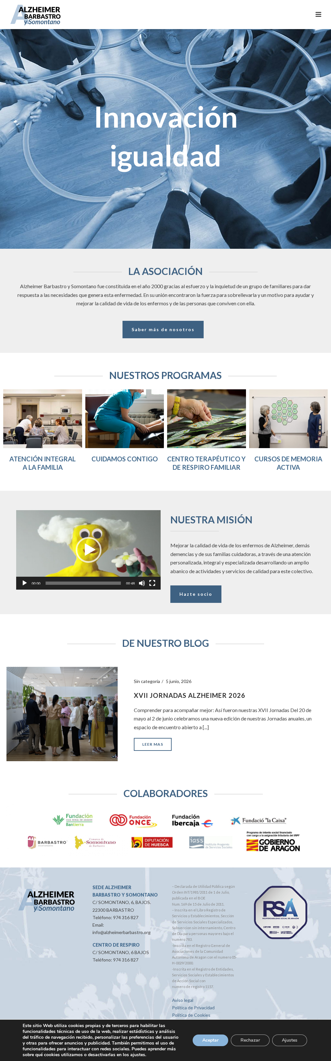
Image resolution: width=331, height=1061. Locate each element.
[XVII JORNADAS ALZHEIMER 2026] (62, 713)
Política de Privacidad (193, 1007)
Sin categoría (147, 681)
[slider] (83, 583)
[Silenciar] (142, 583)
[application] (88, 549)
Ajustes (289, 1040)
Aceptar (210, 1040)
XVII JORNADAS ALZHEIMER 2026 (189, 695)
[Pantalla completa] (152, 583)
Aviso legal (182, 1000)
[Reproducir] (24, 583)
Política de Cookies (191, 1015)
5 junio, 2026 (178, 681)
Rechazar (250, 1040)
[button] (88, 550)
